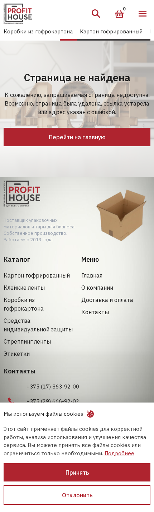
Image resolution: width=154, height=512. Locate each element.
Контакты (95, 312)
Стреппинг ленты (27, 341)
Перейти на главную (77, 137)
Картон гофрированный (111, 31)
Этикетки (17, 353)
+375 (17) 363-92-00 (53, 386)
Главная (91, 275)
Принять (77, 472)
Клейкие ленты (24, 287)
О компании (97, 287)
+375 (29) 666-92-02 (53, 401)
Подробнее (119, 453)
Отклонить (77, 495)
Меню (142, 14)
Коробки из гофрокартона (38, 31)
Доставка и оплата (107, 299)
